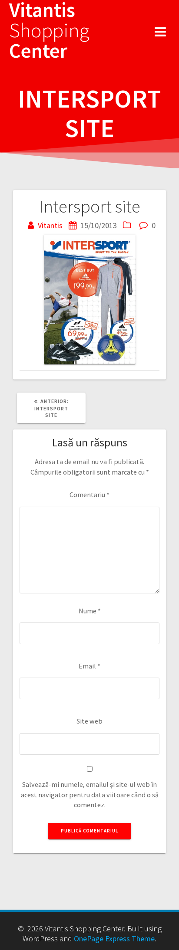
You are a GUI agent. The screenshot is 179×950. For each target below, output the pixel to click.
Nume (90, 610)
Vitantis (50, 225)
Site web (89, 721)
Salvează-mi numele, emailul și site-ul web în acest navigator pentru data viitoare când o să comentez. (90, 794)
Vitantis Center (49, 30)
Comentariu (89, 494)
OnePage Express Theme (114, 938)
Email (89, 666)
